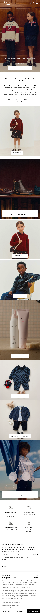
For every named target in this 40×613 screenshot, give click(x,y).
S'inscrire (35, 554)
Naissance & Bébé (10, 494)
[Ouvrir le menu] (37, 3)
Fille (24, 494)
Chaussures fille (18, 213)
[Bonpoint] (7, 3)
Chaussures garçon (20, 214)
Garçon (33, 494)
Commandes (6, 570)
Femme (22, 495)
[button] (30, 3)
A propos (4, 566)
